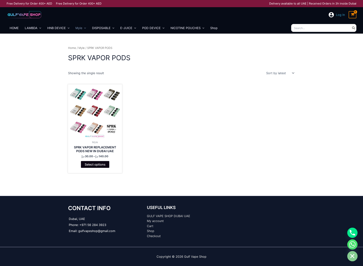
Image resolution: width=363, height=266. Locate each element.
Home (72, 48)
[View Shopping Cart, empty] (352, 15)
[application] (39, 28)
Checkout (154, 236)
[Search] (353, 28)
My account (155, 221)
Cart (150, 226)
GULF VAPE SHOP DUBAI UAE (168, 216)
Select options (95, 164)
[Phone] (352, 233)
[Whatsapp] (352, 244)
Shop (150, 231)
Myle (81, 48)
